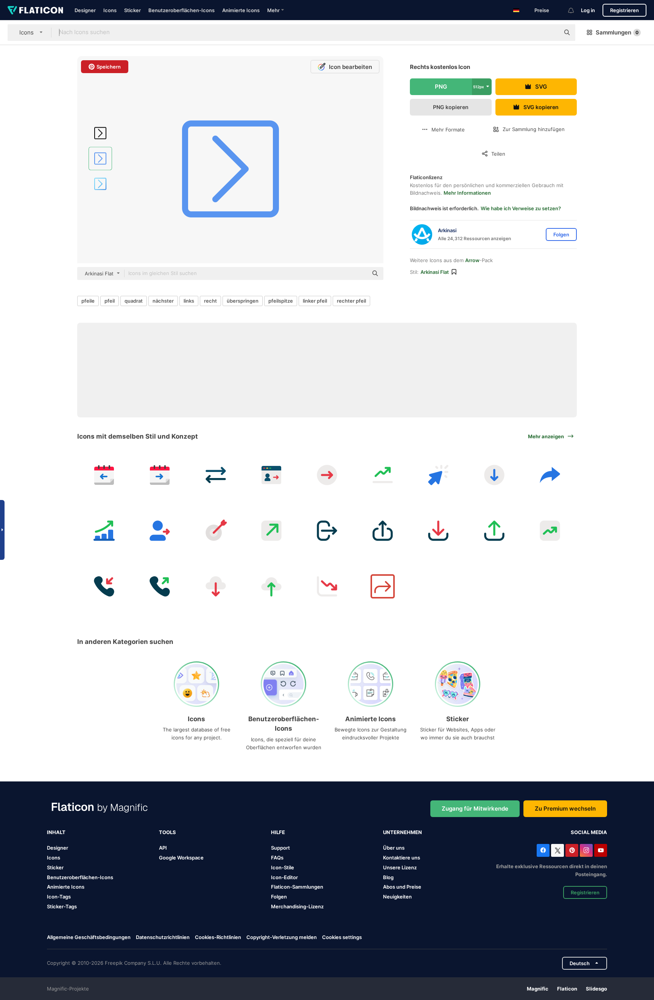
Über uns (394, 848)
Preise (541, 10)
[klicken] (438, 475)
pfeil (109, 301)
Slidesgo (596, 989)
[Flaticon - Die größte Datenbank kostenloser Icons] (35, 10)
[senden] (549, 475)
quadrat (134, 301)
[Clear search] (550, 32)
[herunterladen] (494, 475)
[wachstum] (382, 475)
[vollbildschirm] (271, 530)
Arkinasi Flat (434, 272)
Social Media (589, 832)
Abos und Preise (402, 887)
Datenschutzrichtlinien (163, 937)
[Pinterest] (571, 850)
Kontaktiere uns (401, 858)
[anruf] (104, 586)
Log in (588, 10)
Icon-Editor (284, 877)
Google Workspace (181, 858)
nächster (163, 301)
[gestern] (104, 475)
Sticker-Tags (62, 906)
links (189, 301)
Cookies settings (342, 937)
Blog (388, 877)
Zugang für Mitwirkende (475, 808)
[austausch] (215, 475)
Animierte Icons (241, 10)
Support (280, 848)
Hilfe (278, 832)
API (163, 848)
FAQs (277, 858)
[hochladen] (382, 530)
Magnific (537, 989)
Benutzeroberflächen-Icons (181, 10)
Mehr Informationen (467, 193)
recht (210, 301)
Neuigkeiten (397, 897)
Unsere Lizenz (400, 867)
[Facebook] (543, 850)
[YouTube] (600, 850)
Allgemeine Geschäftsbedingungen (89, 937)
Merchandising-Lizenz (297, 906)
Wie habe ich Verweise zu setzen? (521, 208)
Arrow (472, 260)
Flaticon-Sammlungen (297, 887)
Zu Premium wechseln (565, 808)
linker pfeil (315, 301)
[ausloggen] (271, 475)
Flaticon (567, 989)
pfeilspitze (280, 301)
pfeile (88, 301)
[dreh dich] (382, 586)
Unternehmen (402, 832)
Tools (167, 832)
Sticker (132, 10)
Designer (85, 10)
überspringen (242, 301)
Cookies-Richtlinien (218, 937)
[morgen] (159, 475)
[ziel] (215, 530)
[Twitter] (557, 850)
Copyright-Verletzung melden (281, 937)
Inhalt (56, 832)
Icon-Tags (59, 897)
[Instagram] (586, 850)
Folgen (279, 897)
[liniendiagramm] (327, 586)
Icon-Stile (282, 867)
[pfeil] (327, 475)
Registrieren (624, 10)
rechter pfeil (351, 301)
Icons (110, 10)
